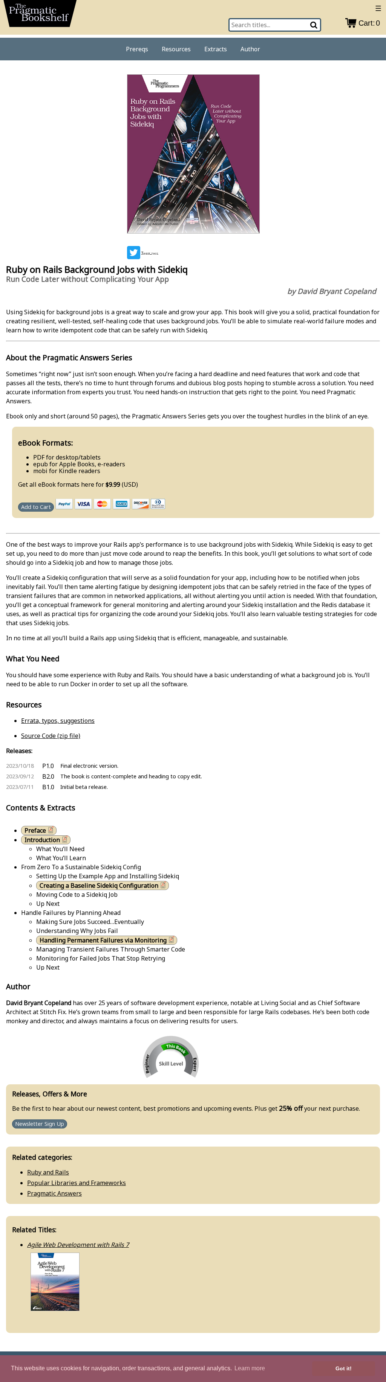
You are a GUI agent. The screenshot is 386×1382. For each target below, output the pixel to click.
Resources (176, 49)
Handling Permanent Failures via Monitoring (103, 940)
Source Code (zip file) (50, 736)
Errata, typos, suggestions (58, 720)
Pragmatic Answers (54, 1193)
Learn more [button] (249, 1368)
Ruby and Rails (48, 1172)
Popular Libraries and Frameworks (76, 1183)
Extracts (215, 49)
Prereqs (137, 49)
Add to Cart (36, 507)
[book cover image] (193, 155)
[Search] (314, 25)
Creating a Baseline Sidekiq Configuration (99, 885)
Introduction (42, 840)
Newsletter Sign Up (39, 1123)
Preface (35, 830)
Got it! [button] (343, 1368)
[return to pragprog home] (40, 16)
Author (250, 49)
